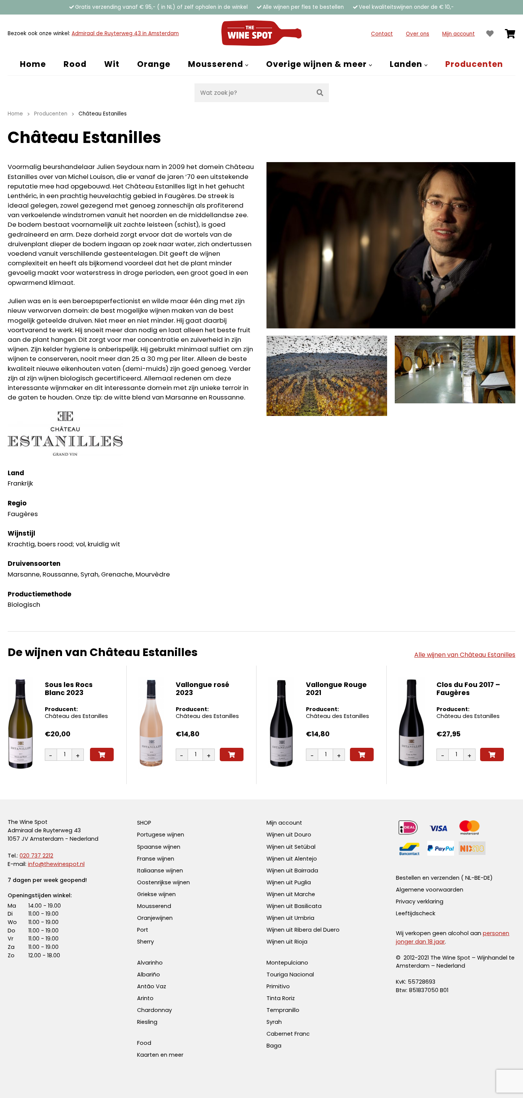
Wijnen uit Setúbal (290, 847)
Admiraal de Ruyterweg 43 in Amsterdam (125, 33)
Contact (382, 33)
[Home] (261, 33)
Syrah (274, 1022)
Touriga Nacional (290, 974)
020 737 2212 (36, 855)
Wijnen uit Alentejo (291, 858)
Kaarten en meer (160, 1055)
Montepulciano (287, 962)
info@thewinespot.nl (56, 864)
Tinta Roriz (280, 998)
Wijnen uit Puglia (288, 882)
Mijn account (458, 33)
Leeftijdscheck (415, 913)
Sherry (145, 941)
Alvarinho (150, 962)
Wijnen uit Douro (288, 834)
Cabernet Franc (288, 1034)
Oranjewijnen (155, 918)
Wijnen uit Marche (290, 894)
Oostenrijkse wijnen (163, 882)
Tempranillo (282, 1010)
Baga (273, 1045)
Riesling (147, 1022)
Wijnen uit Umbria (290, 918)
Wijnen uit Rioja (286, 941)
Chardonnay (154, 1010)
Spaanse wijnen (158, 847)
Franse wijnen (155, 858)
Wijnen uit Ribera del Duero (303, 930)
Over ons (417, 33)
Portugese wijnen (160, 834)
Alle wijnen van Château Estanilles (464, 655)
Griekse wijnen (156, 894)
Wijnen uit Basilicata (294, 906)
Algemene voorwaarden (429, 889)
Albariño (148, 974)
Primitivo (278, 986)
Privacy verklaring (419, 901)
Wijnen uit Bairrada (292, 870)
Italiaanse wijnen (160, 870)
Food (144, 1043)
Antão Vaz (151, 986)
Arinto (145, 998)
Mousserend (154, 906)
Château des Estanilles (76, 716)
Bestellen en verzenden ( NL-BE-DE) (444, 878)
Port (142, 930)
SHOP (144, 823)
